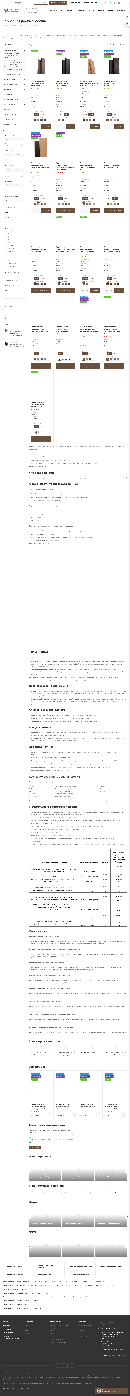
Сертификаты (54, 1328)
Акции (52, 1330)
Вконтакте (58, 1365)
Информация (55, 1321)
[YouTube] (115, 3)
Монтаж (6, 1325)
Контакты (53, 1333)
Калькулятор (41, 2)
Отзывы (26, 1330)
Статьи (5, 324)
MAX (119, 3)
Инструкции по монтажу (58, 1339)
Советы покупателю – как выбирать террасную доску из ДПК (16, 334)
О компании (29, 1321)
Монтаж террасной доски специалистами (17, 345)
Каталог (6, 1321)
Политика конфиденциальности (60, 1342)
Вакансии (27, 1333)
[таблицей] (126, 44)
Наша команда (29, 1336)
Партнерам (7, 1329)
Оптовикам (53, 1337)
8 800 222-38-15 (76, 3)
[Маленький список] (110, 44)
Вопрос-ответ (83, 1328)
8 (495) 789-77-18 (90, 3)
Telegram (63, 1365)
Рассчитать (35, 1147)
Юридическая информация (59, 1325)
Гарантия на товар (85, 1325)
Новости (27, 1325)
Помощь (82, 1321)
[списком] (123, 44)
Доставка (82, 1330)
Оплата (81, 1333)
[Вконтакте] (106, 3)
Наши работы (8, 1333)
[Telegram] (110, 3)
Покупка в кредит (84, 1336)
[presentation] (28, 1095)
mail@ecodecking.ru (21, 3)
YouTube (67, 1365)
